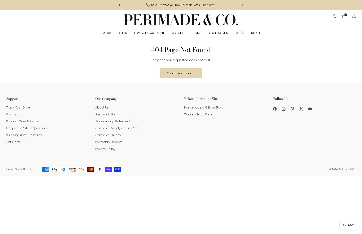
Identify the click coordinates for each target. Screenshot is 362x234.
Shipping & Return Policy (24, 135)
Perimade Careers (109, 142)
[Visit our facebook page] (274, 108)
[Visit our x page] (301, 108)
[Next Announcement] (242, 5)
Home (197, 33)
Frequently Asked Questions (27, 128)
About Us (102, 107)
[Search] (335, 16)
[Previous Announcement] (119, 5)
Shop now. (208, 5)
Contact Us (14, 114)
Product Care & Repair (22, 121)
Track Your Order (18, 107)
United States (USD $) (19, 169)
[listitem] (181, 5)
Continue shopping (181, 73)
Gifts (123, 33)
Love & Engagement (149, 33)
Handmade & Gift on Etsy (203, 107)
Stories (256, 33)
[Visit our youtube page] (310, 108)
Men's (239, 33)
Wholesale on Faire (198, 114)
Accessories (218, 33)
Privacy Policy (105, 149)
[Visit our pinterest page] (292, 108)
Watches (178, 33)
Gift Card (13, 142)
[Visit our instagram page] (283, 108)
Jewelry (105, 33)
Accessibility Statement (112, 121)
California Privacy (108, 135)
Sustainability (105, 114)
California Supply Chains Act (116, 128)
